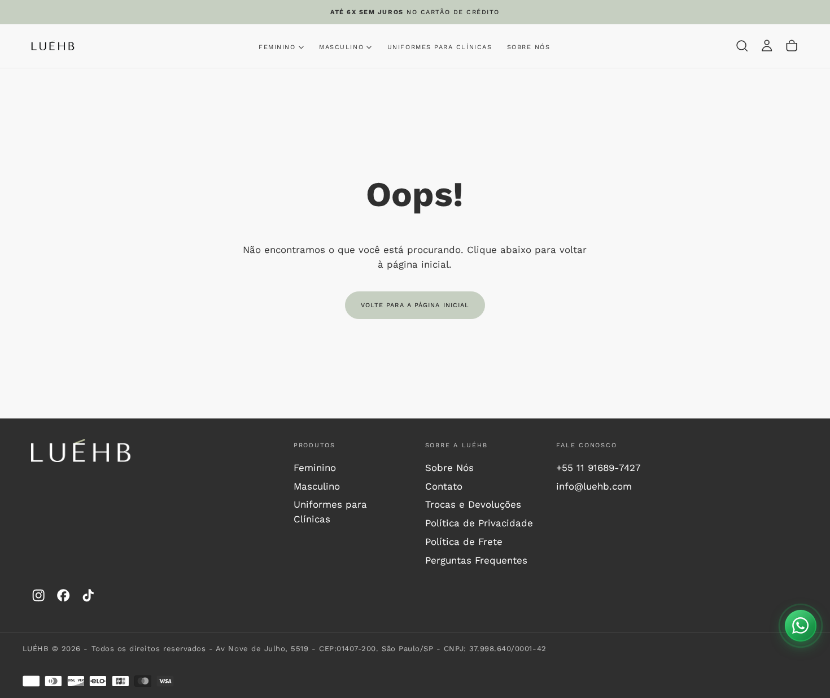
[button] (742, 46)
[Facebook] (63, 595)
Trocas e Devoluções (473, 504)
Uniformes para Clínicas (439, 47)
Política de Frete (464, 541)
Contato (443, 486)
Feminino (315, 467)
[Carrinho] (791, 46)
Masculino (317, 486)
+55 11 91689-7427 (598, 467)
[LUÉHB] (80, 450)
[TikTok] (88, 595)
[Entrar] (766, 46)
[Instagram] (38, 595)
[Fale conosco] (800, 626)
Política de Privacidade (479, 523)
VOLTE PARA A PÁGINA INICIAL (415, 305)
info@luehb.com (594, 486)
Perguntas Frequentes (476, 560)
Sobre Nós (529, 47)
